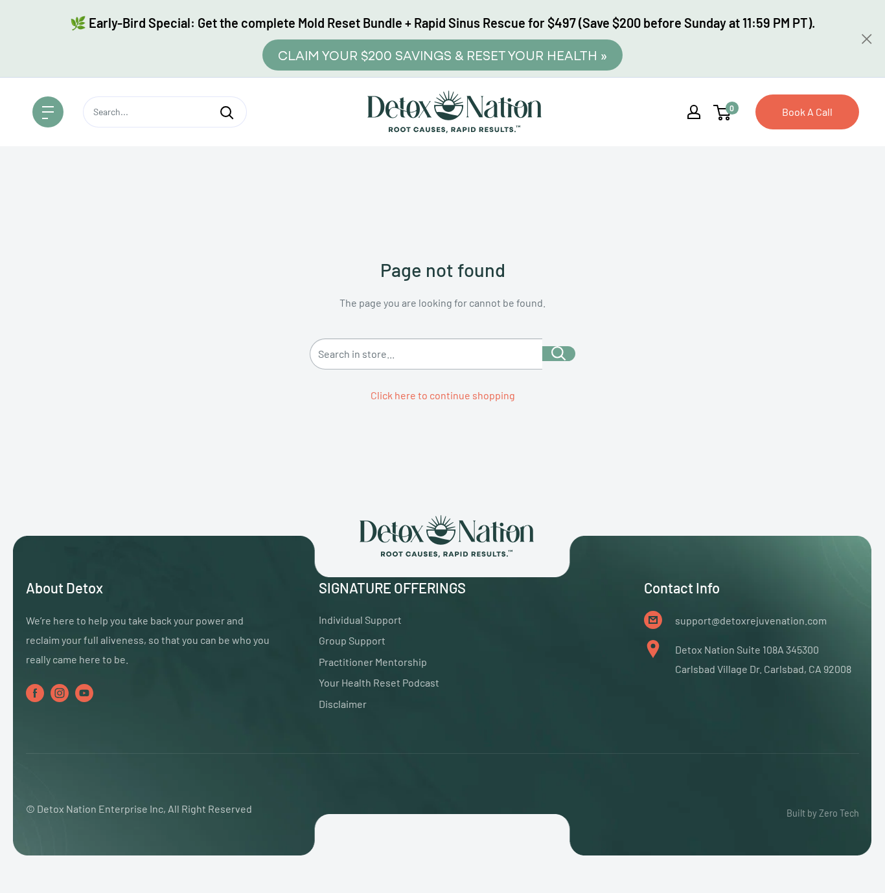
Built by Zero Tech (823, 813)
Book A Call (807, 111)
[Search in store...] (558, 353)
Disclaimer (343, 704)
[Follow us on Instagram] (60, 692)
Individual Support (360, 619)
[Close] (866, 38)
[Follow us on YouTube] (84, 692)
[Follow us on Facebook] (35, 692)
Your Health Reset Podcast (379, 682)
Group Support (352, 640)
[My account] (694, 112)
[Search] (226, 112)
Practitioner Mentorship (373, 662)
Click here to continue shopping (443, 395)
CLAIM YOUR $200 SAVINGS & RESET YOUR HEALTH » (442, 54)
